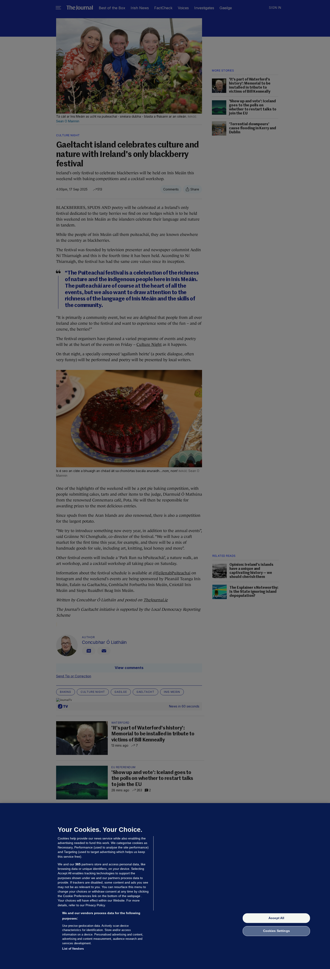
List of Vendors (73, 948)
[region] (165, 886)
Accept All (276, 918)
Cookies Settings (276, 931)
